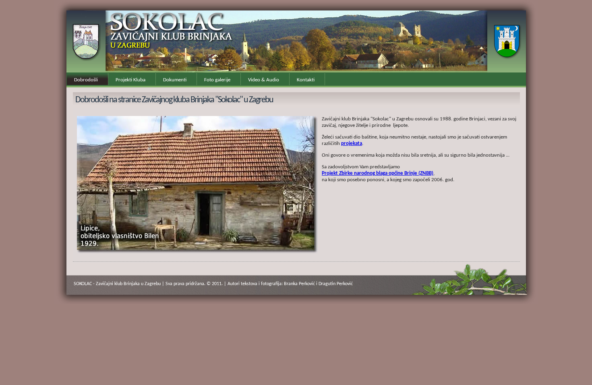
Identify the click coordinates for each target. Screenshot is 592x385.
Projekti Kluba (130, 80)
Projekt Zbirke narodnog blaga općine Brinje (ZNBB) (377, 173)
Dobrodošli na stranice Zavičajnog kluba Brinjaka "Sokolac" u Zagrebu (174, 100)
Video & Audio (263, 80)
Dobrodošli (86, 80)
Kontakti (306, 80)
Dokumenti (174, 80)
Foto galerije (217, 80)
